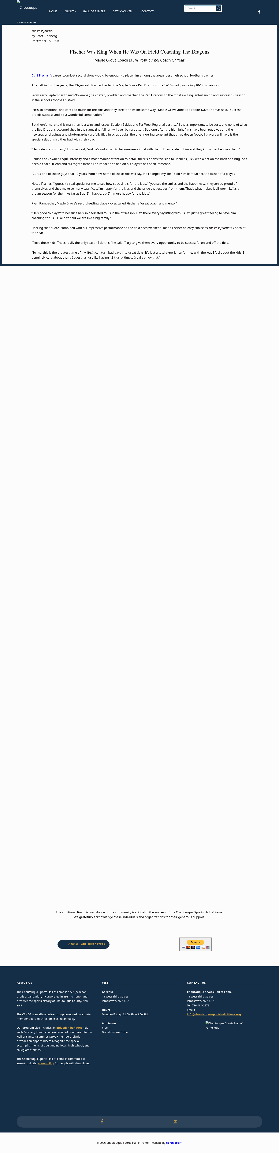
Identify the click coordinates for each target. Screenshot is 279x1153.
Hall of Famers (94, 11)
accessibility (46, 1063)
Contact (147, 11)
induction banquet (69, 1027)
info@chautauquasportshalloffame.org (214, 1014)
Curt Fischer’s (42, 75)
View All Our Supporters (86, 944)
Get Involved (122, 11)
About (69, 11)
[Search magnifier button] (218, 8)
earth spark (174, 1142)
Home (53, 11)
